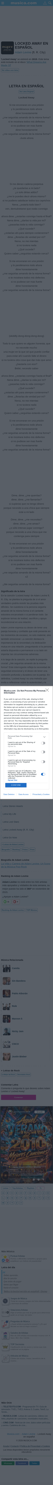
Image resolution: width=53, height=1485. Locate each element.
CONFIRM (16, 785)
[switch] (43, 743)
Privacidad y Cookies (41, 794)
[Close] (48, 690)
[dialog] (26, 742)
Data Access (24, 794)
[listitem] (26, 737)
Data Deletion (9, 794)
